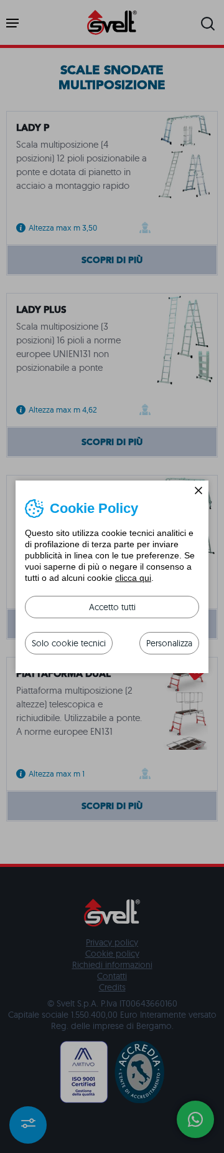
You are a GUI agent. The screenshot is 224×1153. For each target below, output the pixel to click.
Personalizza (169, 643)
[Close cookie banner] (198, 490)
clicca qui (133, 578)
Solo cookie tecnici (69, 643)
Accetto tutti (112, 607)
